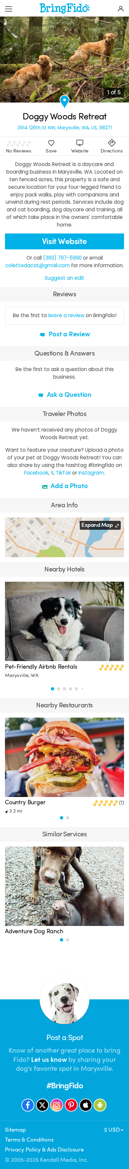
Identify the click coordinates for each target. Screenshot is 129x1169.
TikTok (63, 472)
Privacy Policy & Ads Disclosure (44, 1149)
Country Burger (25, 802)
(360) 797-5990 (62, 257)
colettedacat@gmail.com (37, 265)
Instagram (91, 472)
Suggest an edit (64, 277)
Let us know (49, 1060)
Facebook (36, 472)
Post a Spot (64, 1037)
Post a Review (68, 334)
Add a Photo (68, 486)
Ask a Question (68, 395)
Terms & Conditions (29, 1139)
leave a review (66, 315)
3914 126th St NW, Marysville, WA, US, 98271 (65, 128)
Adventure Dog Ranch (34, 931)
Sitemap (15, 1129)
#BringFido (64, 1086)
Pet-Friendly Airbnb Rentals (41, 666)
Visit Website (64, 241)
